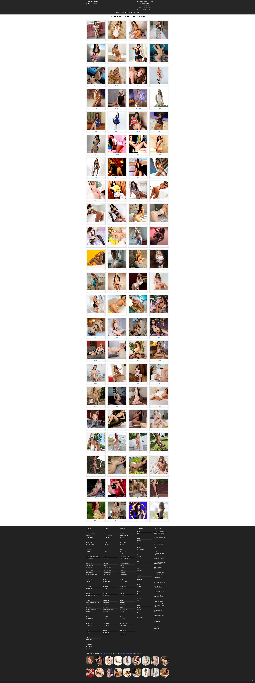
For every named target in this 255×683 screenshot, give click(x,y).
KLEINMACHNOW (89, 577)
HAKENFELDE (106, 590)
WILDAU (87, 641)
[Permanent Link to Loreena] (117, 144)
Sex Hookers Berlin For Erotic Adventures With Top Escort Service (159, 591)
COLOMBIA (139, 545)
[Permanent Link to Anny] (96, 167)
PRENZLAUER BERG (124, 570)
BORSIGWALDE (106, 544)
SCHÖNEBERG (123, 588)
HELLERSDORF (106, 604)
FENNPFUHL (105, 563)
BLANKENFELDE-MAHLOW (91, 540)
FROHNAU (105, 577)
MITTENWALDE (89, 586)
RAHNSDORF (122, 572)
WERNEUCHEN (89, 639)
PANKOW (122, 565)
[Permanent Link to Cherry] (159, 53)
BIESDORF (105, 533)
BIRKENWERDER (89, 537)
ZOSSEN (88, 651)
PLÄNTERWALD (123, 567)
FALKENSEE (88, 553)
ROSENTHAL (122, 577)
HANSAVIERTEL (106, 595)
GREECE (138, 559)
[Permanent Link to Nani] (159, 121)
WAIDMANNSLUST (123, 609)
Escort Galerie (139, 619)
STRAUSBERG (89, 628)
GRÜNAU (105, 588)
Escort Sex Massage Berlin (125, 653)
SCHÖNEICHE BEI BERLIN (91, 614)
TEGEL (121, 600)
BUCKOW (105, 551)
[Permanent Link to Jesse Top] (138, 121)
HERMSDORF (105, 607)
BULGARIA (139, 540)
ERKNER (88, 551)
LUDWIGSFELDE (89, 581)
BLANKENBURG (106, 537)
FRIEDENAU (105, 565)
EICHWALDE (88, 549)
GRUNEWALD (105, 586)
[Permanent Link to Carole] (138, 213)
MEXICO (138, 577)
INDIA (138, 563)
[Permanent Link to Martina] (117, 190)
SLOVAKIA (139, 593)
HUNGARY (139, 561)
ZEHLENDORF (123, 634)
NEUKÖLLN (122, 553)
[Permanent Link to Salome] (159, 190)
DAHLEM (105, 556)
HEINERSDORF (106, 602)
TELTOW (88, 630)
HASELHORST (106, 597)
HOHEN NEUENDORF (90, 570)
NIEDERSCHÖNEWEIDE (125, 556)
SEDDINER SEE (89, 623)
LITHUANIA (139, 575)
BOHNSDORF (105, 542)
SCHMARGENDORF (124, 584)
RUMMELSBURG (123, 581)
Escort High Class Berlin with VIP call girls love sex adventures (159, 610)
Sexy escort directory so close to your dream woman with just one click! (159, 546)
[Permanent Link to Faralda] (96, 213)
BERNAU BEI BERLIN (90, 533)
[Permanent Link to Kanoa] (138, 190)
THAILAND (139, 598)
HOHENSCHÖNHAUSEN (108, 609)
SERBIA (138, 591)
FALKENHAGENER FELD (108, 560)
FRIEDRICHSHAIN (106, 574)
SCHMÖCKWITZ (123, 586)
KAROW (104, 614)
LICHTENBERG (106, 632)
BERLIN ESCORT (92, 1)
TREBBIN (88, 632)
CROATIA (139, 547)
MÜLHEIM (156, 626)
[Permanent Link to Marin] (138, 167)
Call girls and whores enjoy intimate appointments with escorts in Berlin (159, 567)
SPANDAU (122, 593)
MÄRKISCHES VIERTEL (125, 535)
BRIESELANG (89, 542)
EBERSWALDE (89, 547)
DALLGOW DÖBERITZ (90, 544)
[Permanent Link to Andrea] (96, 75)
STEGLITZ (122, 597)
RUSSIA (138, 589)
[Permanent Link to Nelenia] (117, 98)
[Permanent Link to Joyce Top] (138, 53)
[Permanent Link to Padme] (117, 213)
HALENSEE (105, 593)
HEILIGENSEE (106, 600)
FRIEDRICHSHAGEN (107, 572)
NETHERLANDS (140, 579)
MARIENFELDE (123, 542)
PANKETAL (88, 600)
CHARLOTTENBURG (107, 553)
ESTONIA (139, 552)
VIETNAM (139, 605)
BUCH (104, 549)
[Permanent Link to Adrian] (159, 98)
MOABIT (121, 549)
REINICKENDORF (123, 574)
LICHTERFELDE (123, 528)
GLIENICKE (88, 560)
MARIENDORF (123, 533)
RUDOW (121, 579)
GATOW (104, 579)
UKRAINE (139, 602)
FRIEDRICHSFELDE (107, 570)
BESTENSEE (88, 535)
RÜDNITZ (88, 611)
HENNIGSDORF (89, 567)
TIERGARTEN (122, 604)
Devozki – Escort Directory (159, 533)
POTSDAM (88, 604)
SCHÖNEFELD (89, 616)
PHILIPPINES (139, 582)
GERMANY (139, 556)
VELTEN (87, 634)
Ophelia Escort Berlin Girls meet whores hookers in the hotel (159, 605)
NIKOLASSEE (122, 560)
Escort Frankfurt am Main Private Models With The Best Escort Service (159, 582)
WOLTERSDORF (89, 644)
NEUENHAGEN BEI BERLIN (91, 595)
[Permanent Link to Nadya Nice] (96, 53)
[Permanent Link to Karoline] (117, 75)
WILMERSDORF (123, 628)
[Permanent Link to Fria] (138, 30)
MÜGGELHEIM (123, 551)
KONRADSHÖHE (106, 625)
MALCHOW (122, 537)
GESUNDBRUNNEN (107, 581)
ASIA (138, 533)
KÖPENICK (105, 621)
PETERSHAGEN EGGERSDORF (92, 602)
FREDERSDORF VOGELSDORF (92, 556)
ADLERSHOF (105, 528)
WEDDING (122, 616)
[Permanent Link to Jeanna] (117, 30)
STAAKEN (122, 595)
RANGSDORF (88, 607)
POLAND (138, 584)
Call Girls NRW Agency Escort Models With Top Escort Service (159, 596)
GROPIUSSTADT (106, 584)
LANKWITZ (105, 630)
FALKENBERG (106, 558)
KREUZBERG (105, 628)
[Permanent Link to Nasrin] (117, 53)
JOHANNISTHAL (106, 611)
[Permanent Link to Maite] (96, 121)
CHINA (138, 542)
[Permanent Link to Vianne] (96, 30)
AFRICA (138, 531)
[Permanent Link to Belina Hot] (159, 30)
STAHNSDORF (89, 625)
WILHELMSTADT (123, 630)
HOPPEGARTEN (89, 572)
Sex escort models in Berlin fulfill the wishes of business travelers (159, 537)
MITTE (121, 547)
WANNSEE (122, 611)
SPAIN (138, 596)
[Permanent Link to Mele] (96, 98)
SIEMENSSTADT (123, 590)
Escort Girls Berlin (121, 12)
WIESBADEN (156, 628)
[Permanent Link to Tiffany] (159, 75)
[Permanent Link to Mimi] (159, 167)
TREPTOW (122, 607)
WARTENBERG (123, 614)
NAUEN (87, 590)
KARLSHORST (106, 623)
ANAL (138, 612)
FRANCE (138, 554)
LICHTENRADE (106, 634)
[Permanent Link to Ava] (96, 144)
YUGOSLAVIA (139, 607)
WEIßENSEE (122, 618)
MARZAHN (122, 544)
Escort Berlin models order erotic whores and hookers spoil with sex (159, 615)
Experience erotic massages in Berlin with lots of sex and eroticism (160, 558)
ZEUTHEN (88, 648)
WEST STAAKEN (123, 623)
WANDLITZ (88, 637)
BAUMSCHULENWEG (107, 535)
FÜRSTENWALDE (89, 558)
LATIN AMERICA (140, 570)
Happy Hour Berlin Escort (105, 653)
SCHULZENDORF (89, 618)
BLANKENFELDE (106, 540)
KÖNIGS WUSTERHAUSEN (91, 574)
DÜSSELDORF (157, 621)
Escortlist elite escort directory (159, 531)
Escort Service (140, 617)
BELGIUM (139, 535)
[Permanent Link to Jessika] (117, 167)
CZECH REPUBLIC (140, 549)
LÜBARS (121, 530)
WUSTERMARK (89, 646)
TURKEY (138, 600)
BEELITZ (88, 530)
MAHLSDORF (122, 540)
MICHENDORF (89, 584)
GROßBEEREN (89, 563)
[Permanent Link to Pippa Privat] (138, 98)
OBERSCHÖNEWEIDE (124, 563)
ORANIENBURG (89, 597)
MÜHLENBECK (89, 588)
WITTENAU (122, 632)
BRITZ (104, 547)
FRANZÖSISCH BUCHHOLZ (108, 567)
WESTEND (122, 621)
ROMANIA (139, 586)
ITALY (138, 566)
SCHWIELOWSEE (89, 621)
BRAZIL (138, 538)
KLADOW (105, 618)
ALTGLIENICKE (106, 530)
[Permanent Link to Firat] (138, 75)
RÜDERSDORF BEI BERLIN (91, 609)
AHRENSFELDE (89, 528)
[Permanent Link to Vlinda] (159, 144)
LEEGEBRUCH (89, 579)
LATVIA (138, 572)
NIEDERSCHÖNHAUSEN (125, 558)
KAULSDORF (105, 616)
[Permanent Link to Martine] (117, 121)
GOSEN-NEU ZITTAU (90, 565)
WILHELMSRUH (123, 625)
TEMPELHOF (122, 602)
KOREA (138, 568)
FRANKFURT (156, 624)
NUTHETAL (88, 593)
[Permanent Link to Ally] (138, 144)
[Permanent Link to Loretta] (96, 190)
